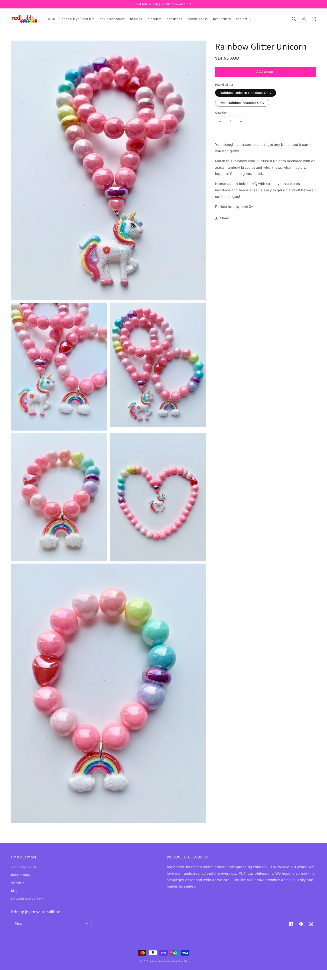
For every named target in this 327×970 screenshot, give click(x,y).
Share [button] (224, 218)
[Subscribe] (86, 924)
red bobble (156, 961)
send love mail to (24, 867)
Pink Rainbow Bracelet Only (242, 103)
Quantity (221, 112)
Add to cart (265, 72)
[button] (294, 19)
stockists (17, 883)
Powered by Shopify (175, 961)
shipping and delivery (27, 898)
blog (14, 890)
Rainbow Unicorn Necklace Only (245, 93)
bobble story (20, 875)
